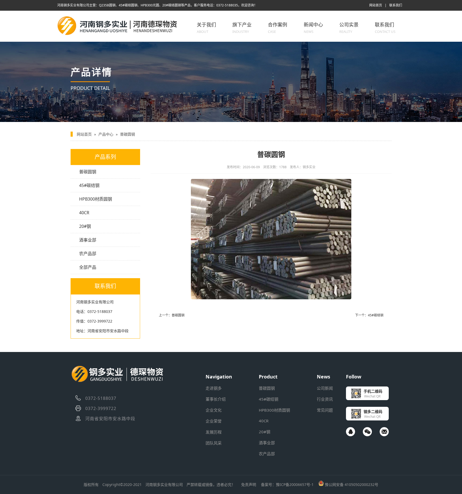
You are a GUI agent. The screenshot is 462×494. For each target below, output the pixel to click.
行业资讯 (325, 399)
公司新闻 (325, 388)
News (323, 376)
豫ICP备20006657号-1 (295, 484)
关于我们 (206, 27)
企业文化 (214, 410)
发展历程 (214, 432)
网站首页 (375, 5)
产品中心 (105, 134)
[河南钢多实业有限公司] (119, 34)
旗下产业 (242, 27)
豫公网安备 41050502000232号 (351, 484)
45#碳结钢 (89, 185)
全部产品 (87, 267)
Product (268, 376)
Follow (353, 376)
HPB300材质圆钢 (95, 199)
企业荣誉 (214, 421)
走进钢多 (214, 388)
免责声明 (248, 484)
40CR (84, 213)
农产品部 (87, 253)
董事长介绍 (216, 399)
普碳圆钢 (127, 134)
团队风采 (214, 443)
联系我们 (395, 5)
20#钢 (85, 226)
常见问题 (325, 410)
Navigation (219, 376)
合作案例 (277, 27)
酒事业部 (87, 240)
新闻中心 (313, 27)
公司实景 (349, 27)
